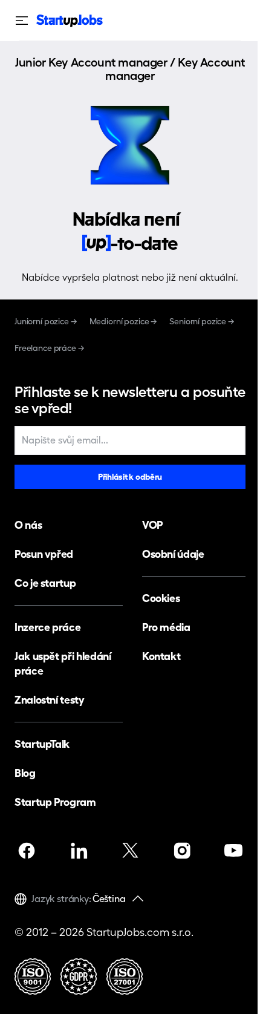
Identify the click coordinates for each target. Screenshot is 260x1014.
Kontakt (161, 656)
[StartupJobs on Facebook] (27, 851)
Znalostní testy (50, 699)
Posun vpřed (44, 554)
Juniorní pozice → (46, 321)
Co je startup (45, 583)
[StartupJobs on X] (130, 851)
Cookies (161, 598)
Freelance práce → (50, 348)
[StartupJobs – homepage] (69, 21)
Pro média (166, 627)
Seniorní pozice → (202, 321)
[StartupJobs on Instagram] (182, 851)
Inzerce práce (47, 627)
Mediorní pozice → (123, 321)
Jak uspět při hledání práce (63, 663)
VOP (152, 524)
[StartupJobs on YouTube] (233, 851)
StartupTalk (42, 744)
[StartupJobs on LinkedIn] (79, 851)
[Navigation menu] (25, 20)
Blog (25, 773)
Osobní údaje (173, 554)
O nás (28, 524)
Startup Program (55, 802)
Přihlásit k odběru (130, 477)
